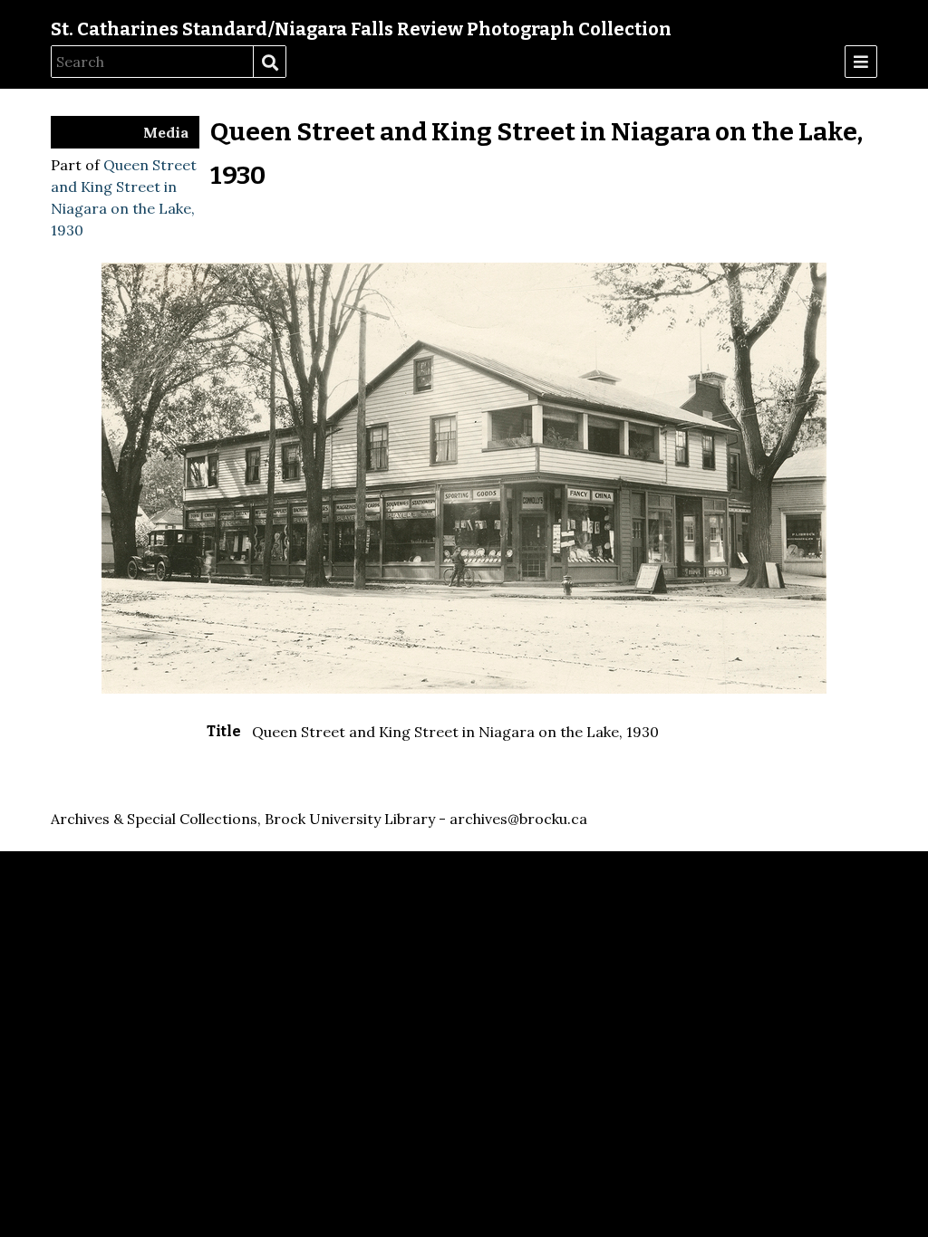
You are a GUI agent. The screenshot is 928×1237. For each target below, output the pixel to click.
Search (269, 62)
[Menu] (861, 61)
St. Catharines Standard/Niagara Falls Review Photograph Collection (361, 29)
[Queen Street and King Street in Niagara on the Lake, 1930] (464, 688)
